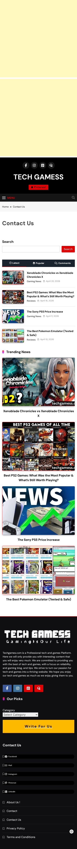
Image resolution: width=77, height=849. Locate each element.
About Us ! (13, 802)
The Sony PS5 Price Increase (45, 311)
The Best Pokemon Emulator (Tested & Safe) (38, 599)
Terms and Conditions (21, 837)
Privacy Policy (16, 828)
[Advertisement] (38, 38)
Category (9, 710)
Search (8, 242)
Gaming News (34, 281)
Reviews (31, 301)
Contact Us (14, 820)
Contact (12, 811)
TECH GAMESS (38, 177)
